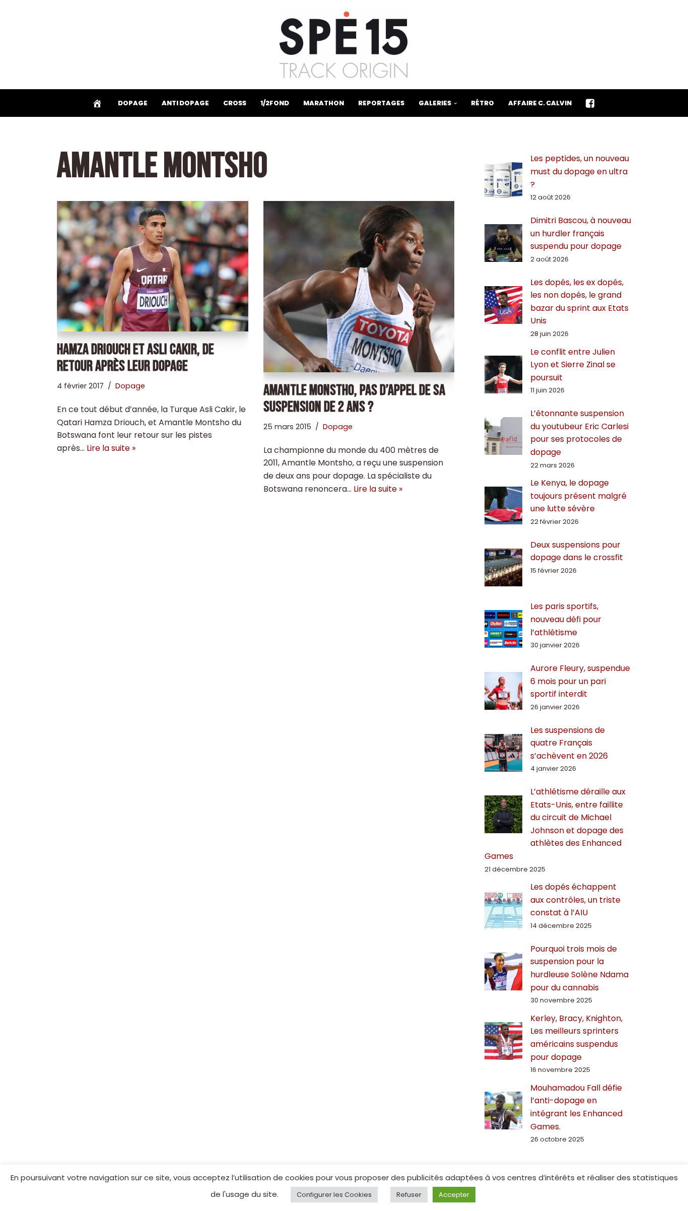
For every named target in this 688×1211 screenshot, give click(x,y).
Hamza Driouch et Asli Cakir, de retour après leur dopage (135, 358)
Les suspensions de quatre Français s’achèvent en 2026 (569, 743)
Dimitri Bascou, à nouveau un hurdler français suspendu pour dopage (580, 233)
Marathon (323, 103)
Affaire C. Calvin (540, 103)
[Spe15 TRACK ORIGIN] (344, 44)
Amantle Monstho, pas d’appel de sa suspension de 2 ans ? (354, 398)
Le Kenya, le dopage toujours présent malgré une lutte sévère (578, 495)
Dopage (133, 103)
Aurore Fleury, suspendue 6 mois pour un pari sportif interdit (580, 681)
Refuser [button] (409, 1194)
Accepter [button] (454, 1194)
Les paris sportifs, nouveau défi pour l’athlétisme (565, 619)
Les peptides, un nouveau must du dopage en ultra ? (579, 171)
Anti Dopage (185, 103)
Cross (234, 103)
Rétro (482, 103)
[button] (455, 103)
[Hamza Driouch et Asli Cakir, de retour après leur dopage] (152, 266)
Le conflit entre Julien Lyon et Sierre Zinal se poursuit (572, 364)
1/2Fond (274, 103)
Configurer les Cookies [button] (334, 1194)
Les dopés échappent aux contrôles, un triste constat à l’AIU (575, 899)
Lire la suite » (111, 448)
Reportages (381, 103)
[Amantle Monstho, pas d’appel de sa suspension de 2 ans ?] (359, 286)
